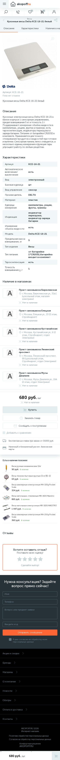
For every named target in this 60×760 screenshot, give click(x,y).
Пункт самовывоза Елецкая (35, 310)
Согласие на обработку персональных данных (30, 739)
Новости (7, 690)
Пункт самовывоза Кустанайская (38, 328)
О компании (9, 681)
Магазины (8, 672)
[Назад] (3, 20)
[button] (6, 12)
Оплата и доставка (13, 709)
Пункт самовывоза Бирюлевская (38, 290)
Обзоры (7, 700)
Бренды (7, 662)
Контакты (8, 719)
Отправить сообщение (30, 632)
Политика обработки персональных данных (29, 736)
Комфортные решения (30, 744)
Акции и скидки (11, 653)
